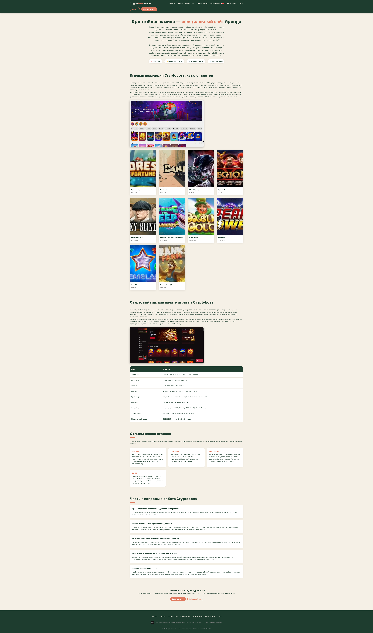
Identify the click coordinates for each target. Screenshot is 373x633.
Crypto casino (141, 3)
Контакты (172, 3)
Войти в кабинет (195, 599)
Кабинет (135, 9)
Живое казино (231, 3)
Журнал (180, 3)
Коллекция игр (202, 3)
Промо (187, 3)
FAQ (193, 3)
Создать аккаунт (149, 9)
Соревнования (217, 3)
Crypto (241, 3)
